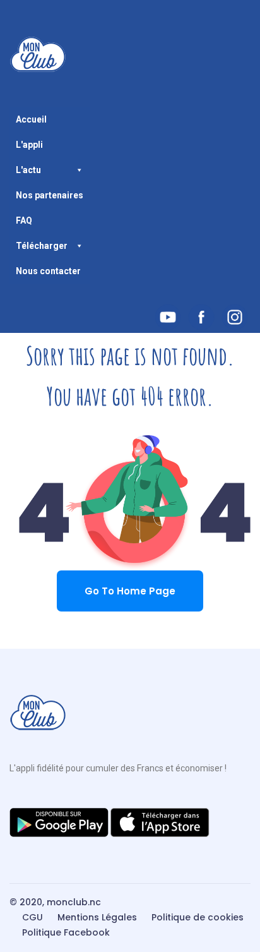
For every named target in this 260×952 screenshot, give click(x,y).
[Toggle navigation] (17, 102)
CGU (32, 917)
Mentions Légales (97, 917)
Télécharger (42, 246)
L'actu (28, 170)
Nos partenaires (49, 195)
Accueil (31, 119)
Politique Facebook (66, 932)
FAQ (24, 220)
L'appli (29, 145)
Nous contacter (48, 271)
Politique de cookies (197, 917)
